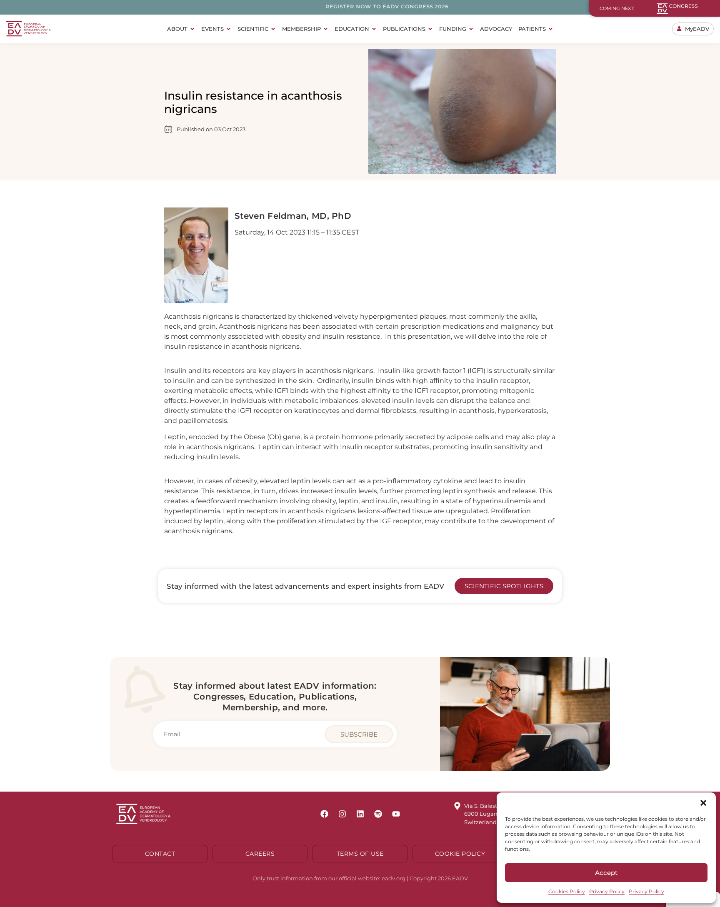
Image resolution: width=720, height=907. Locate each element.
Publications (404, 28)
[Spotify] (378, 814)
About (177, 28)
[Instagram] (342, 814)
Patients (532, 28)
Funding (452, 28)
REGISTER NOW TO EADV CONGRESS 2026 (357, 6)
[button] (703, 803)
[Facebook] (324, 814)
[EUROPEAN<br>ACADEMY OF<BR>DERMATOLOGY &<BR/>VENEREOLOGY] (14, 29)
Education (352, 28)
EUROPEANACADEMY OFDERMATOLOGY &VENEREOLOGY (37, 28)
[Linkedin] (360, 814)
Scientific (253, 28)
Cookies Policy (566, 891)
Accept (606, 873)
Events (212, 28)
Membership (301, 28)
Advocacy (496, 28)
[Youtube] (396, 814)
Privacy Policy (607, 891)
